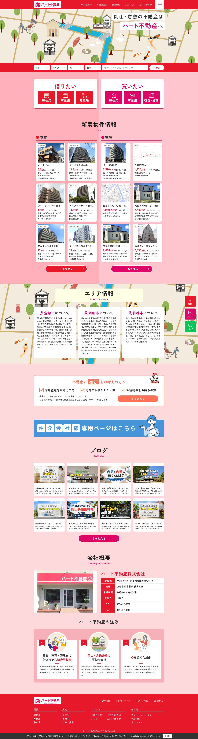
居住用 (37, 715)
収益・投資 (68, 722)
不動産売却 (102, 4)
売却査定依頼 (114, 715)
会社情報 (116, 4)
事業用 (37, 718)
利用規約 (135, 718)
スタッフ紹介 (142, 700)
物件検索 (85, 4)
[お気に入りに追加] (62, 146)
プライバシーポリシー (142, 715)
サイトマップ (138, 722)
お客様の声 (159, 700)
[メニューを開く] (159, 4)
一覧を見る (66, 269)
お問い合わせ (145, 4)
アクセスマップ (123, 700)
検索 (158, 67)
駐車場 (37, 722)
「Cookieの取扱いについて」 (137, 736)
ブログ (94, 718)
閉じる (167, 736)
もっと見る (138, 398)
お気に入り (129, 4)
